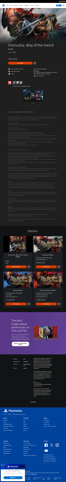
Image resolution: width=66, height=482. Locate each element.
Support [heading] (5, 441)
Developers (26, 451)
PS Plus (20, 5)
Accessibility (46, 422)
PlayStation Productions (8, 426)
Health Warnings (37, 383)
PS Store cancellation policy (30, 445)
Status (4, 447)
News (32, 5)
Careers (5, 422)
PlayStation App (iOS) (48, 455)
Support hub (6, 443)
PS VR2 (25, 424)
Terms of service (27, 443)
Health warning (27, 449)
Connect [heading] (46, 441)
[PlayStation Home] (3, 5)
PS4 (24, 422)
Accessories (26, 5)
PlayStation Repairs (7, 449)
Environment (46, 420)
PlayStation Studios (7, 424)
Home (4, 414)
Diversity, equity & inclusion (50, 426)
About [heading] (5, 418)
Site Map (44, 478)
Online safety (47, 424)
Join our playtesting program (50, 459)
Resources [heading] (26, 441)
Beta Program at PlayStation (50, 461)
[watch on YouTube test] (38, 99)
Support (36, 5)
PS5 (11, 5)
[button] (33, 95)
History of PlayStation (8, 430)
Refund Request (6, 453)
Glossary (25, 453)
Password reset (6, 451)
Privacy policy (29, 478)
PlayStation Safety (7, 445)
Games (15, 5)
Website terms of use (37, 478)
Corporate (5, 428)
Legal (25, 478)
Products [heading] (26, 418)
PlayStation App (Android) (49, 457)
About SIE (5, 420)
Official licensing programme (30, 455)
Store (7, 5)
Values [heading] (45, 418)
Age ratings (26, 447)
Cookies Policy (49, 478)
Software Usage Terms (57, 478)
